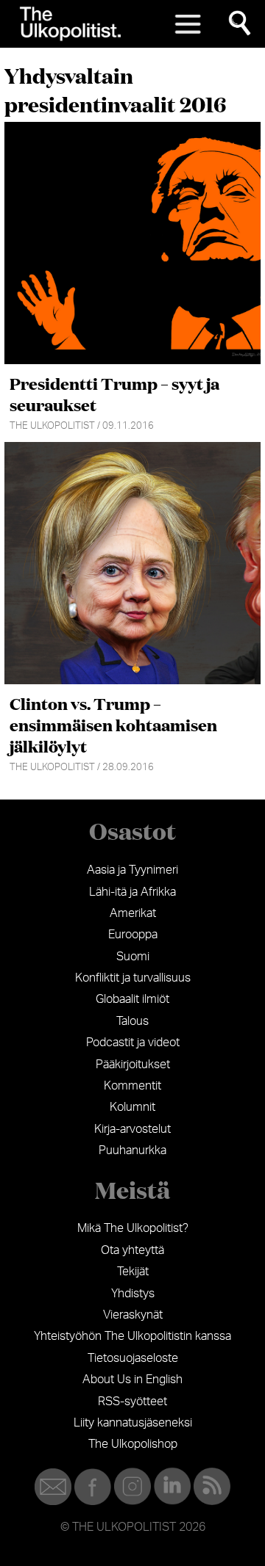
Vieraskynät (133, 1315)
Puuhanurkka (132, 1150)
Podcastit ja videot (133, 1042)
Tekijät (133, 1271)
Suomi (132, 957)
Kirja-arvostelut (132, 1129)
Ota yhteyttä (132, 1250)
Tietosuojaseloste (133, 1358)
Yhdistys (133, 1293)
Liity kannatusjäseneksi (133, 1423)
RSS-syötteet (132, 1401)
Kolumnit (132, 1107)
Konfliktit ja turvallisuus (133, 978)
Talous (132, 1021)
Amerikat (133, 913)
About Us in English (132, 1379)
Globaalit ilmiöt (132, 999)
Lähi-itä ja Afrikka (132, 892)
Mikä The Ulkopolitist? (132, 1228)
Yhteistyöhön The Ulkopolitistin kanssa (132, 1336)
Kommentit (132, 1086)
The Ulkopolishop (132, 1444)
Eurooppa (133, 934)
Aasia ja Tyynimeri (132, 870)
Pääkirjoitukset (133, 1064)
